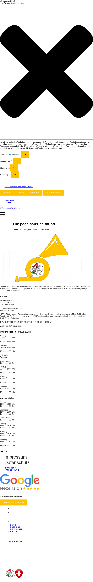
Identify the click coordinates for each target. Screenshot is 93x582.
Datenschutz (10, 200)
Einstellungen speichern (53, 192)
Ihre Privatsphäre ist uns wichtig (13, 502)
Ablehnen (20, 192)
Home (13, 508)
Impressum (9, 202)
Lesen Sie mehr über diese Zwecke (19, 187)
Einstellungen (34, 192)
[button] (46, 71)
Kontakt (15, 521)
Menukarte (16, 517)
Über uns (15, 513)
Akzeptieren (7, 192)
